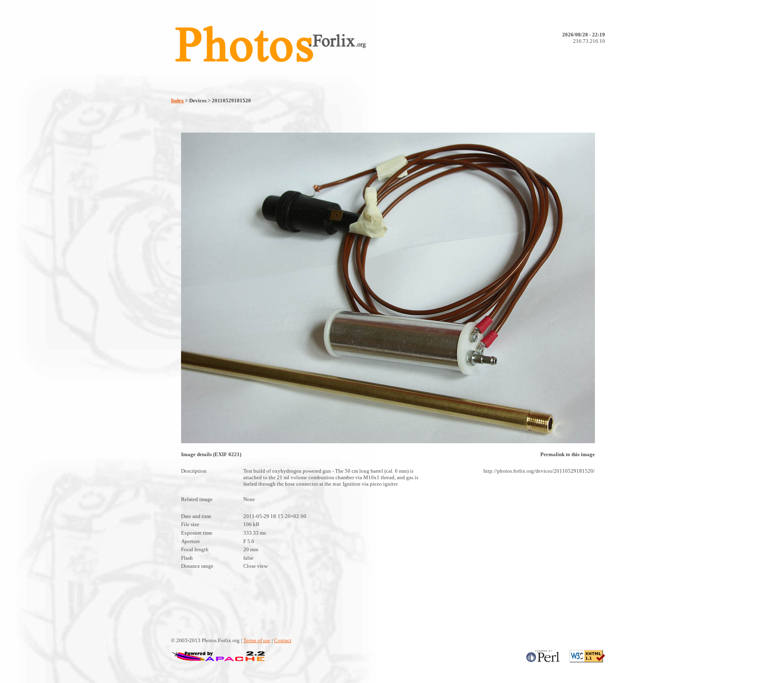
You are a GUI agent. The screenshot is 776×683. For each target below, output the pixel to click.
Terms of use (256, 640)
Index (177, 100)
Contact (282, 640)
